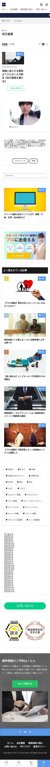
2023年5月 (8, 578)
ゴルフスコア (32, 495)
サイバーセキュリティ (32, 501)
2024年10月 (9, 547)
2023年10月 (9, 569)
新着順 (5, 44)
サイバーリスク (31, 507)
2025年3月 (8, 538)
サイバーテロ (13, 507)
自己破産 (18, 21)
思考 (21, 54)
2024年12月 (9, 543)
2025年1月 (8, 541)
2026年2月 (8, 536)
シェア (6, 765)
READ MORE (16, 88)
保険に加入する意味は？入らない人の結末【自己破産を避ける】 (12, 76)
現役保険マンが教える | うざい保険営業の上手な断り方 (24, 341)
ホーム (5, 9)
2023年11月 (9, 567)
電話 (31, 765)
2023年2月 (8, 584)
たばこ (10, 488)
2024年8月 (8, 551)
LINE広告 (35, 476)
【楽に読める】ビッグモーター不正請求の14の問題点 (24, 377)
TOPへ (44, 765)
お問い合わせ (41, 9)
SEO (21, 482)
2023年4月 (8, 580)
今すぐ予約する (25, 684)
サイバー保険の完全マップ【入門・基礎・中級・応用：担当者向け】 (23, 215)
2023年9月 (8, 571)
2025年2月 (8, 540)
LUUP (10, 482)
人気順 (11, 44)
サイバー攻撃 (30, 514)
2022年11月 (9, 590)
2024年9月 (8, 549)
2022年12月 (9, 588)
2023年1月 (8, 586)
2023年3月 (8, 582)
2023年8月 (8, 573)
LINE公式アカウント (16, 476)
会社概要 (14, 9)
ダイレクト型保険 (15, 520)
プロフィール (20, 161)
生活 (42, 315)
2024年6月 (8, 555)
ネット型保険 (34, 520)
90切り (11, 470)
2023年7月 (8, 575)
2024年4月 (8, 558)
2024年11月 (9, 545)
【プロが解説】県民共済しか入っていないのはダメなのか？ (24, 304)
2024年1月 (8, 564)
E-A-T (22, 470)
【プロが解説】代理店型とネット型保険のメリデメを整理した (24, 451)
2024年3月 (8, 560)
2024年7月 (8, 553)
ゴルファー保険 (14, 495)
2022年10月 (9, 592)
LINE (33, 470)
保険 (42, 190)
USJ (30, 482)
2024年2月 (8, 562)
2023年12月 (9, 566)
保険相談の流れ (26, 9)
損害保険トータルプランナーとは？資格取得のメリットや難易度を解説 (24, 414)
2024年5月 (8, 556)
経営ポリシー (39, 747)
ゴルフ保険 (12, 501)
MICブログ (25, 747)
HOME (7, 21)
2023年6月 (8, 577)
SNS (33, 161)
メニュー (19, 765)
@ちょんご (13, 127)
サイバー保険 (13, 514)
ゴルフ (22, 488)
